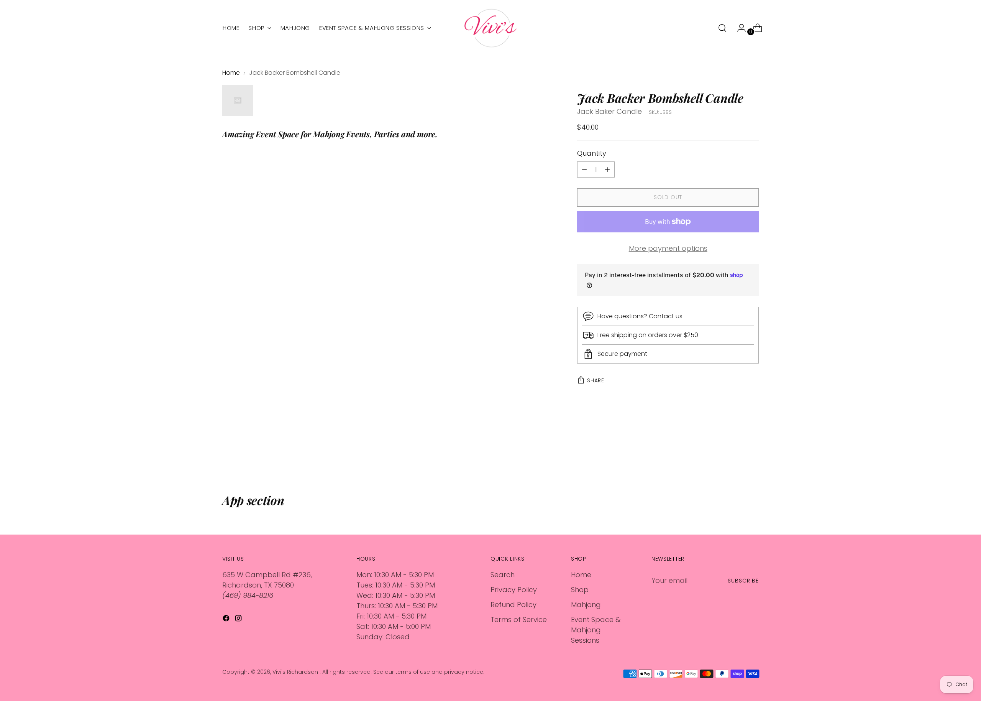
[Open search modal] (722, 28)
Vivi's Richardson (296, 672)
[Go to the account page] (738, 28)
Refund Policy (513, 604)
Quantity (591, 153)
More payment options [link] (668, 248)
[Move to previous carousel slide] (734, 452)
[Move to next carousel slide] (752, 451)
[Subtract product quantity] (607, 169)
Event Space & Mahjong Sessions (595, 630)
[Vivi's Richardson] (490, 28)
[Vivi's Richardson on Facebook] (226, 619)
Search (502, 574)
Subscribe (743, 580)
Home (231, 72)
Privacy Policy (513, 589)
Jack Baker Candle (609, 111)
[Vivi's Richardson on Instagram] (239, 619)
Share (595, 380)
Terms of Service (518, 619)
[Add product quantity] (584, 169)
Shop (580, 589)
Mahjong (586, 604)
